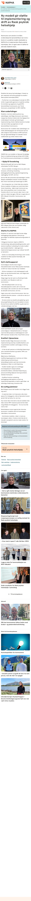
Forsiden (3, 7)
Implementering (15, 462)
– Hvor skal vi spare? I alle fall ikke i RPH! (15, 541)
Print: (9, 88)
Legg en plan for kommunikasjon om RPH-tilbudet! (13, 563)
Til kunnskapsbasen (16, 594)
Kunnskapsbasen (11, 7)
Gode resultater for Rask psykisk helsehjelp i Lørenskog (12, 586)
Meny (25, 2)
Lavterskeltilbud (6, 465)
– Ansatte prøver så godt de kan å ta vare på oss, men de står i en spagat (15, 674)
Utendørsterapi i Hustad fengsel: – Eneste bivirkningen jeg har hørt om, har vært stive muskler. (15, 699)
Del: (3, 88)
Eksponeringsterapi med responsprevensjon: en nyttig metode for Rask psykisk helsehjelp (15, 518)
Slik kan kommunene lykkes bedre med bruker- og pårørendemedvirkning (14, 623)
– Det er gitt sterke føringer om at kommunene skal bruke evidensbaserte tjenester (14, 493)
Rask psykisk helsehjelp (14, 459)
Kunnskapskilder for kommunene (12, 652)
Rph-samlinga (5, 462)
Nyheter (3, 459)
